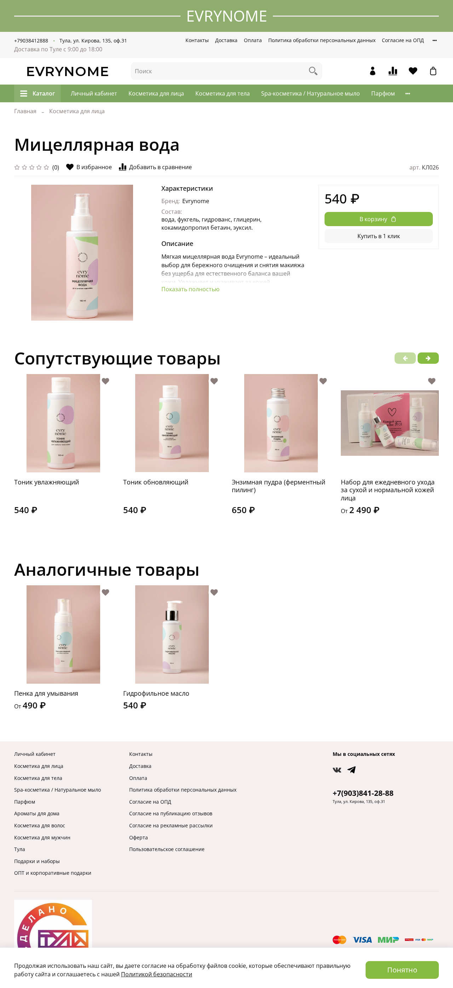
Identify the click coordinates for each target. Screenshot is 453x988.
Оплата (253, 40)
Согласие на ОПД (403, 40)
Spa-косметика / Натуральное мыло (310, 93)
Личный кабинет (94, 93)
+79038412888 (31, 40)
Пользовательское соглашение (167, 849)
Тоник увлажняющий (46, 481)
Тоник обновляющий (155, 481)
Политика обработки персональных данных (321, 40)
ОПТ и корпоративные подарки (52, 872)
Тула (19, 849)
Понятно (402, 970)
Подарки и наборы (37, 861)
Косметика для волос (39, 825)
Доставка (226, 40)
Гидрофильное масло (156, 693)
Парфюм (383, 93)
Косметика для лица (156, 93)
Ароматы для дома (36, 813)
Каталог (44, 93)
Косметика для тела (222, 93)
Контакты (197, 40)
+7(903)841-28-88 (363, 793)
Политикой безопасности (156, 974)
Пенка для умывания (46, 693)
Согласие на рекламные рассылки (171, 825)
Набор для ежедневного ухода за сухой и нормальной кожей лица (388, 489)
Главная (25, 111)
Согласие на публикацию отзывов (170, 813)
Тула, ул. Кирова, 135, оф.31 (93, 40)
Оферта (138, 837)
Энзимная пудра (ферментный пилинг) (278, 485)
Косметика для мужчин (42, 837)
